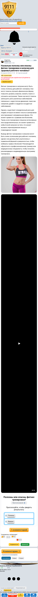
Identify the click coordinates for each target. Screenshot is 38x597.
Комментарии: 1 (11, 551)
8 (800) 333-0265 (29, 50)
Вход (1, 45)
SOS (20, 54)
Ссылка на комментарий (7, 588)
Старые (21, 558)
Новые (14, 558)
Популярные (6, 558)
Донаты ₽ (25, 544)
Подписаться (14, 544)
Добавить (20, 595)
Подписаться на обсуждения (9, 554)
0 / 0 (20, 539)
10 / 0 (8, 537)
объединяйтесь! (17, 19)
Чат (1, 590)
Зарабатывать (6, 81)
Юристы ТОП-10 (6, 47)
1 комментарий (19, 530)
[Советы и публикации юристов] (9, 9)
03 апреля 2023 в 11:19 (8, 73)
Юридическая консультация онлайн (11, 21)
